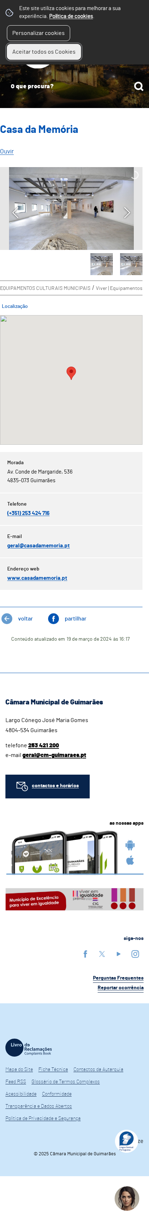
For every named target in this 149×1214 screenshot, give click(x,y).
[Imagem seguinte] (127, 213)
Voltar (25, 619)
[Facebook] (85, 953)
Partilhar (75, 619)
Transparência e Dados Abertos (38, 1106)
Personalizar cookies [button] (38, 33)
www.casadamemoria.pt (37, 578)
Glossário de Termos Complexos (65, 1081)
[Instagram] (135, 953)
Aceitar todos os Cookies (44, 52)
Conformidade (57, 1094)
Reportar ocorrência (121, 987)
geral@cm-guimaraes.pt (54, 755)
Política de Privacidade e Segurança (43, 1118)
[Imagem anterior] (15, 213)
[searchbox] (74, 86)
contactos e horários (55, 785)
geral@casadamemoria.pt (38, 545)
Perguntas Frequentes (118, 978)
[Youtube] (118, 953)
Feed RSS (15, 1081)
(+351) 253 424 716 (28, 513)
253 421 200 (43, 745)
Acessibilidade (21, 1094)
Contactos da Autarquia (98, 1069)
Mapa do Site (19, 1069)
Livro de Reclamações (28, 1048)
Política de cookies (71, 16)
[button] (101, 264)
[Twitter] (102, 953)
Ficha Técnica (53, 1069)
